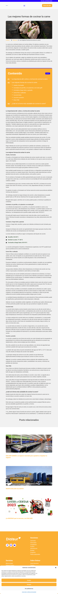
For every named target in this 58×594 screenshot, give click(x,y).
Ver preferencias (29, 588)
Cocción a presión (19, 97)
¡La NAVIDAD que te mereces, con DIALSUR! (19, 518)
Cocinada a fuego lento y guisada (23, 90)
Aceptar (29, 580)
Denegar (29, 584)
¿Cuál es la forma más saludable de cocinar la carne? (29, 103)
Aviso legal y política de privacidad (29, 591)
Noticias (15, 40)
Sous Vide (16, 100)
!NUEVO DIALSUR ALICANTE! (15, 488)
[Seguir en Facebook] (7, 545)
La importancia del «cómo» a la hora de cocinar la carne (30, 79)
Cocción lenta (17, 95)
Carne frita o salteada (20, 92)
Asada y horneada (19, 85)
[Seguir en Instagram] (10, 545)
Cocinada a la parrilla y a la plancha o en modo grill (28, 88)
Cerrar (47, 73)
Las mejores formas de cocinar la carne (24, 82)
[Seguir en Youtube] (14, 545)
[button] (55, 567)
